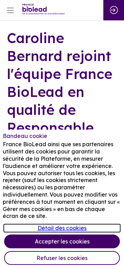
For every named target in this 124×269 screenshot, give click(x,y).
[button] (10, 10)
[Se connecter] (113, 10)
